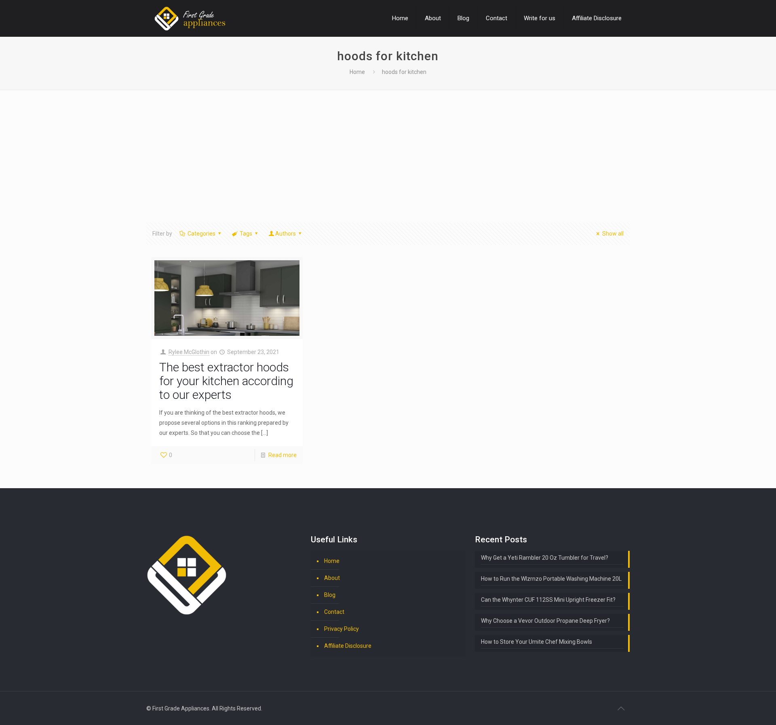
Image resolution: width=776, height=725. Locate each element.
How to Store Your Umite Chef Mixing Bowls (536, 642)
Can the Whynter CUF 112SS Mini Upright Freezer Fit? (548, 599)
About (332, 578)
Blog (329, 595)
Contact (334, 612)
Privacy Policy (341, 629)
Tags (246, 233)
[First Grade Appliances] (189, 18)
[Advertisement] (388, 150)
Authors (285, 233)
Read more (282, 455)
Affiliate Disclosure (347, 646)
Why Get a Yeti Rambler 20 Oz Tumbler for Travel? (544, 557)
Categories (201, 233)
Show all (613, 233)
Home (357, 72)
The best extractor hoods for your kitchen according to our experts (226, 381)
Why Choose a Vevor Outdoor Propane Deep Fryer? (545, 621)
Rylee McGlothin (189, 352)
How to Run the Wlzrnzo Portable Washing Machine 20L (551, 578)
